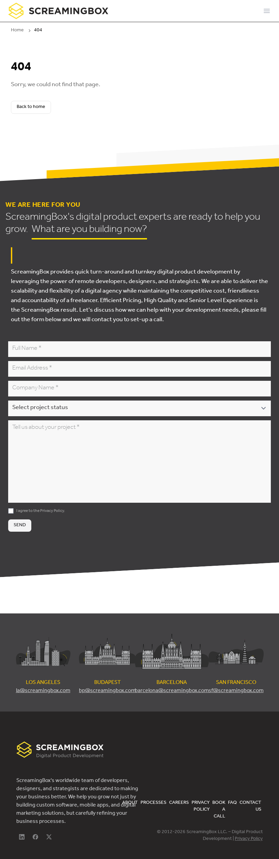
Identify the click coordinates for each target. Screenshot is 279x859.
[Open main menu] (267, 11)
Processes (153, 803)
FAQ (232, 803)
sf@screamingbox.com (236, 691)
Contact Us (250, 806)
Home (17, 30)
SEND (20, 525)
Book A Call (218, 810)
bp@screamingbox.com (107, 691)
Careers (179, 803)
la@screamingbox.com (43, 691)
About (130, 803)
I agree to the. (40, 511)
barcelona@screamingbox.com (172, 691)
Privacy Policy (52, 511)
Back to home (31, 107)
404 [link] (38, 30)
